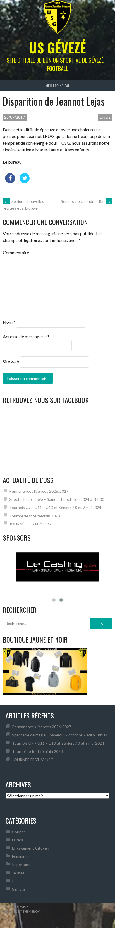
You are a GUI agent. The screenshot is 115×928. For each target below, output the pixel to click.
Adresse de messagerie (26, 336)
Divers (105, 117)
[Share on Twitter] (25, 181)
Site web (11, 361)
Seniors (18, 889)
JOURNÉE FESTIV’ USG (30, 524)
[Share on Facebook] (10, 181)
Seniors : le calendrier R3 (86, 201)
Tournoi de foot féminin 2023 (34, 515)
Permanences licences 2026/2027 (38, 491)
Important (21, 864)
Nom (9, 322)
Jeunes (18, 872)
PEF (15, 881)
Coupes (19, 831)
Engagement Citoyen (30, 848)
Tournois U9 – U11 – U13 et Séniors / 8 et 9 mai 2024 (55, 507)
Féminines (21, 856)
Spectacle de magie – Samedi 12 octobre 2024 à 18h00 (56, 499)
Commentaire (16, 252)
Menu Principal (57, 86)
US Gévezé (57, 47)
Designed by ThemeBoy (21, 911)
